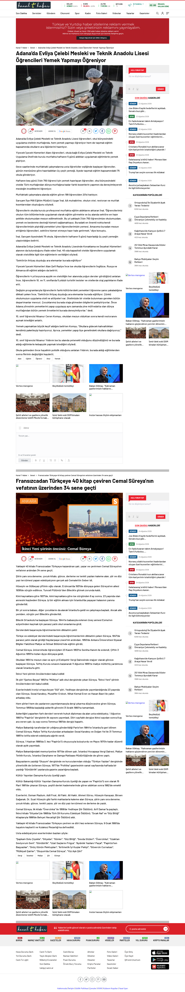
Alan (19, 358)
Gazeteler (144, 13)
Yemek (57, 358)
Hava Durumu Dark (24, 952)
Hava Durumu (73, 939)
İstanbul (30, 855)
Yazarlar (130, 13)
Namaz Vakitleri (36, 939)
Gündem (51, 13)
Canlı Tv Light (22, 960)
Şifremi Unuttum (132, 960)
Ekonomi (65, 13)
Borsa (19, 939)
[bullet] (55, 460)
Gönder (24, 460)
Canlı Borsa (68, 952)
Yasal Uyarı (123, 988)
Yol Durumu (142, 939)
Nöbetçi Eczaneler (48, 960)
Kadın (88, 13)
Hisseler (109, 939)
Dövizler (91, 956)
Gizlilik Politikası (81, 988)
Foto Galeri (101, 13)
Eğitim (28, 358)
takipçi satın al (46, 968)
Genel (32, 48)
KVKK (100, 988)
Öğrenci (39, 358)
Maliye (40, 855)
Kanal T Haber (21, 48)
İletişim (71, 988)
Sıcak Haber (112, 968)
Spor (77, 13)
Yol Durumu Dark (24, 956)
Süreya (57, 855)
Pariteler (125, 939)
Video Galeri (112, 956)
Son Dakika (21, 13)
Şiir (48, 855)
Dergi (20, 855)
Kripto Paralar (161, 939)
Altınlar (90, 952)
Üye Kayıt (129, 956)
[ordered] (51, 460)
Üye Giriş (129, 952)
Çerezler (92, 988)
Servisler (36, 13)
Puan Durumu (92, 939)
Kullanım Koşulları (110, 988)
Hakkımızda (62, 988)
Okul (48, 358)
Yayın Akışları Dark (48, 956)
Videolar (116, 13)
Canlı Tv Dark (46, 952)
